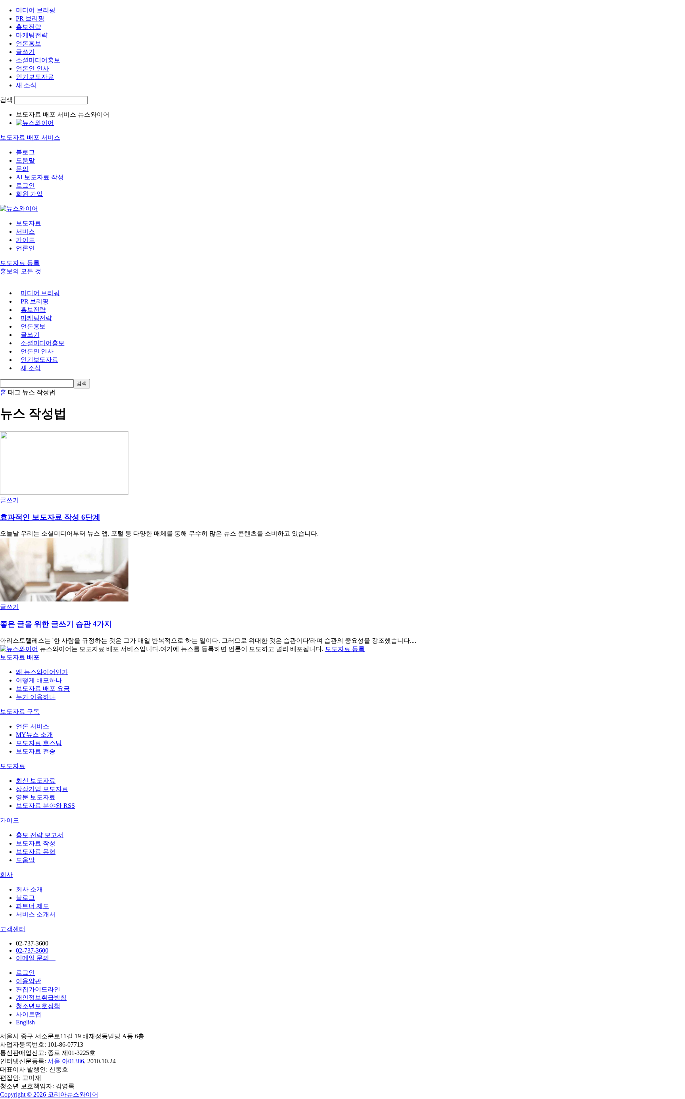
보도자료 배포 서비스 (30, 137)
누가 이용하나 (35, 697)
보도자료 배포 (20, 657)
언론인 (25, 248)
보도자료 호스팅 (39, 743)
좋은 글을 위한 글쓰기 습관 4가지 (56, 624)
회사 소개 (29, 889)
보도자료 (28, 223)
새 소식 (26, 85)
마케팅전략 (32, 35)
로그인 (25, 185)
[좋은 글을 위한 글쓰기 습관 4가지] (64, 599)
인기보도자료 (35, 76)
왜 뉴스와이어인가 (42, 672)
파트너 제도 (32, 906)
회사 (6, 874)
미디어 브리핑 (35, 10)
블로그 (25, 152)
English (25, 1022)
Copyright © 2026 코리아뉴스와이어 (49, 1094)
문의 (22, 168)
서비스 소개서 (35, 914)
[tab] (342, 657)
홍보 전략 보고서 (39, 835)
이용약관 (28, 981)
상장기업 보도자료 (42, 789)
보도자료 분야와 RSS (45, 805)
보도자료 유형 (35, 851)
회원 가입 (29, 193)
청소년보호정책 (38, 1006)
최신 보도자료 (35, 780)
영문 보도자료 (35, 797)
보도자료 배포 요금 (43, 688)
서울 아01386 (66, 1061)
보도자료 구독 (20, 711)
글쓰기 (25, 51)
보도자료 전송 (35, 751)
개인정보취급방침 (41, 997)
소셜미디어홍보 (38, 60)
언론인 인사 (32, 68)
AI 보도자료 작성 (40, 177)
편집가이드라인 (38, 989)
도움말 (25, 160)
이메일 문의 (35, 958)
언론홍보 (28, 43)
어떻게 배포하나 (39, 680)
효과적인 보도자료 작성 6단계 (50, 517)
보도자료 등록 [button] (20, 262)
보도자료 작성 (35, 843)
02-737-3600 (32, 950)
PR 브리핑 (30, 18)
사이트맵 (28, 1014)
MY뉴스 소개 (34, 734)
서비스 (25, 231)
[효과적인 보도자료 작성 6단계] (64, 492)
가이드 (25, 239)
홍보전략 (28, 26)
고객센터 (12, 929)
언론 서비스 (32, 726)
